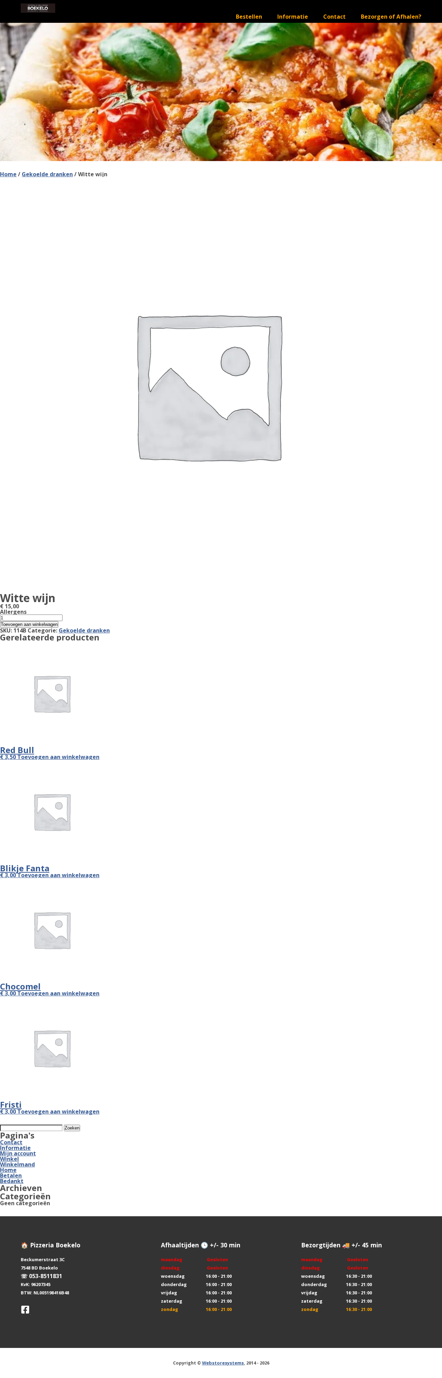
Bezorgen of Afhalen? (391, 16)
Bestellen (249, 16)
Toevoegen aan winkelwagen (29, 624)
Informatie (292, 16)
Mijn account (18, 1153)
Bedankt (11, 1181)
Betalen (11, 1175)
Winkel (9, 1159)
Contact (334, 16)
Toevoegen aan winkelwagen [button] (58, 757)
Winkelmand (17, 1164)
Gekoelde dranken (47, 174)
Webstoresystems (223, 1363)
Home (8, 174)
